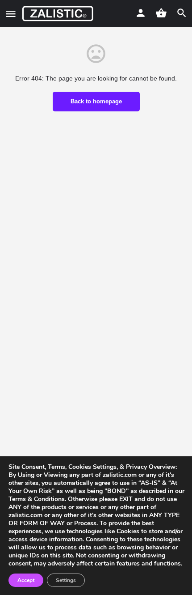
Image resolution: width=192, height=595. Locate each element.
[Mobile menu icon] (10, 13)
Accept (25, 580)
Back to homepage (96, 101)
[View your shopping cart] (161, 13)
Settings (66, 580)
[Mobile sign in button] (140, 13)
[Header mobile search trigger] (182, 13)
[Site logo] (58, 13)
